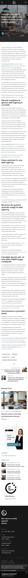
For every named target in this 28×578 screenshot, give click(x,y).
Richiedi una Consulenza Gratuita (8, 575)
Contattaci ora (16, 202)
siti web (13, 357)
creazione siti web (6, 354)
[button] (26, 572)
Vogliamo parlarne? (9, 574)
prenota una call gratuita (20, 97)
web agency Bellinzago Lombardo (9, 360)
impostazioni (13, 570)
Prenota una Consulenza (7, 551)
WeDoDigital (9, 30)
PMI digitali (14, 354)
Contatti (11, 560)
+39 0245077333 (6, 553)
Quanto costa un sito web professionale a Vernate (11, 415)
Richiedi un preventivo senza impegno (10, 308)
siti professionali (5, 357)
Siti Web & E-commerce (11, 28)
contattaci (3, 301)
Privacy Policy (4, 560)
